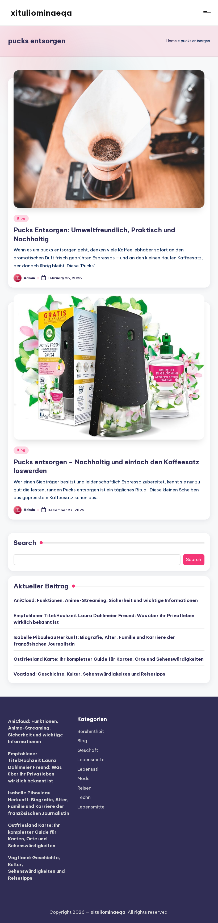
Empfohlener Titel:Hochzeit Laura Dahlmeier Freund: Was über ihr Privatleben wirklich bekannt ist (104, 619)
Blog (21, 218)
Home (171, 41)
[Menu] (206, 13)
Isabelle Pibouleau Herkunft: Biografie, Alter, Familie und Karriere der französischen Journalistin (94, 640)
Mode (83, 778)
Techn (84, 797)
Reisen (84, 788)
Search (25, 543)
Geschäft (87, 750)
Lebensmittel (91, 759)
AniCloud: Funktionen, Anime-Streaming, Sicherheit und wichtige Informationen (106, 600)
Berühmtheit (90, 731)
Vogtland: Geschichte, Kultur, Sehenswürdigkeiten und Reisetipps (89, 674)
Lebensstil (88, 769)
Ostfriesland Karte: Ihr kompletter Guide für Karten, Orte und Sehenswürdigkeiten (109, 659)
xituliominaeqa (41, 13)
